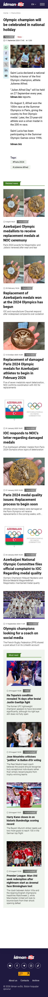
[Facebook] (17, 966)
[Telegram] (24, 966)
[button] (6, 47)
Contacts (25, 980)
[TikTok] (38, 966)
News (20, 37)
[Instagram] (31, 966)
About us (13, 980)
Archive (35, 980)
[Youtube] (10, 966)
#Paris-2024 (18, 162)
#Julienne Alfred (20, 167)
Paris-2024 (9, 37)
